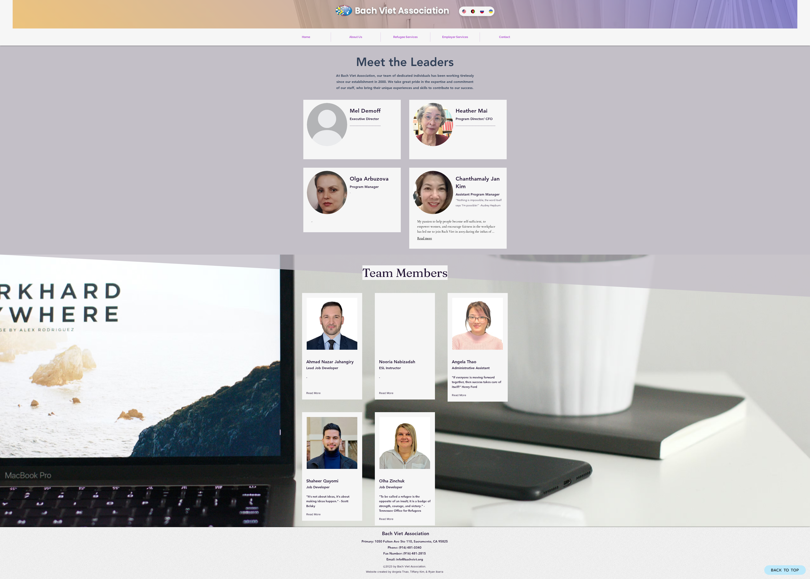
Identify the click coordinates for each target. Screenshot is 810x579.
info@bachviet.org (409, 559)
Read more (424, 238)
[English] (463, 11)
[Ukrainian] (490, 11)
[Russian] (481, 11)
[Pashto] (472, 11)
